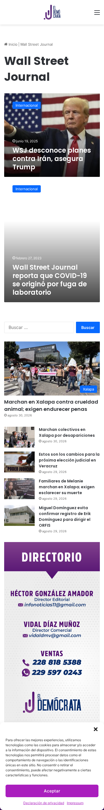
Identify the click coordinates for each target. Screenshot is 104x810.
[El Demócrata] (52, 12)
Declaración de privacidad (43, 803)
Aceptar (52, 791)
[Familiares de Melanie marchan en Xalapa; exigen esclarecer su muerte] (19, 488)
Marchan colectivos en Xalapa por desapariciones (67, 432)
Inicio (12, 44)
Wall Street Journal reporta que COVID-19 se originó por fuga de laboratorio (49, 280)
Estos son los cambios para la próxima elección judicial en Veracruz (69, 460)
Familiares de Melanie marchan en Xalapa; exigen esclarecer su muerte (67, 487)
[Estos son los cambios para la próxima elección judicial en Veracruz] (19, 462)
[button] (95, 729)
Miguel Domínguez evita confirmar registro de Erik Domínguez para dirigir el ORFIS (65, 516)
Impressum (75, 803)
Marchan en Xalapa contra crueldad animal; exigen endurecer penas (51, 405)
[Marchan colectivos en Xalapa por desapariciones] (19, 437)
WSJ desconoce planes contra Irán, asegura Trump (51, 159)
